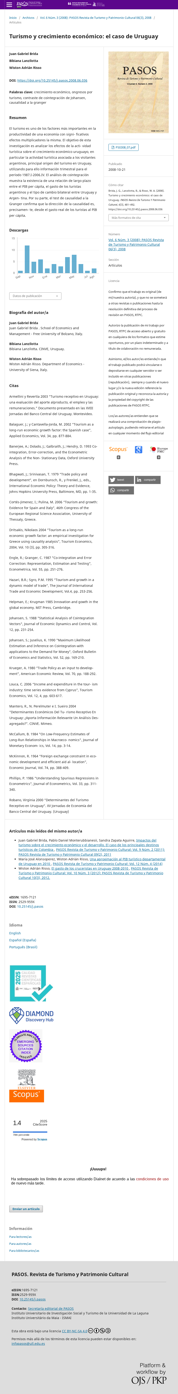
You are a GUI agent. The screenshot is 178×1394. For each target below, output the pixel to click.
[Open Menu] (9, 4)
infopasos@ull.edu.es (28, 1343)
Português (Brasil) (23, 947)
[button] (121, 480)
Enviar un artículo (26, 1209)
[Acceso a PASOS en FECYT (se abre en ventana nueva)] (31, 1001)
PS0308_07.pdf (125, 147)
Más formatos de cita (126, 218)
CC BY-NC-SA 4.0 (74, 1331)
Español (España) (22, 940)
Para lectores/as (20, 1237)
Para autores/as (20, 1244)
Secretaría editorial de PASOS (51, 1308)
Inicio (13, 18)
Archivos (28, 18)
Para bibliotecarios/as (24, 1251)
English (15, 933)
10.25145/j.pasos (30, 906)
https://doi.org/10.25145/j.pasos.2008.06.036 (52, 80)
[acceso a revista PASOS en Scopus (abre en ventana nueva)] (26, 1101)
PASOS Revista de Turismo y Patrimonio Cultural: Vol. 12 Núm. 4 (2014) (107, 864)
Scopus (42, 1139)
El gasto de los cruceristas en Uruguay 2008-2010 (90, 868)
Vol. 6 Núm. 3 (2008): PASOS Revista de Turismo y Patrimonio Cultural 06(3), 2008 (95, 18)
